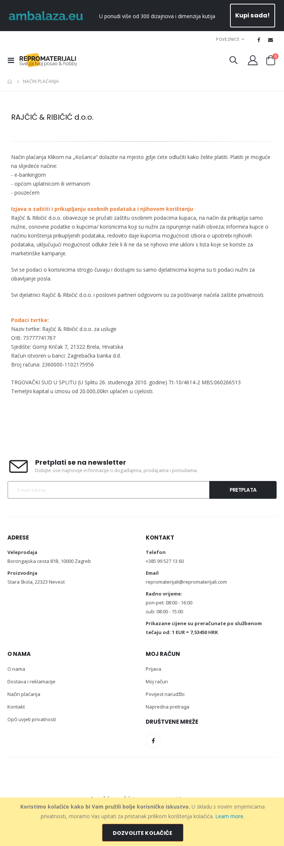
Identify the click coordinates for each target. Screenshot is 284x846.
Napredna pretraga (167, 706)
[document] (143, 822)
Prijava (153, 669)
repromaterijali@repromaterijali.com (186, 581)
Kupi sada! (252, 15)
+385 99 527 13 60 (165, 561)
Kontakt (16, 706)
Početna (10, 81)
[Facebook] (258, 39)
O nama (16, 669)
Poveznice (227, 39)
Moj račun (157, 681)
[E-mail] (270, 39)
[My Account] (253, 60)
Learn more (229, 816)
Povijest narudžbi (165, 694)
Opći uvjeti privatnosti (31, 719)
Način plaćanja (23, 694)
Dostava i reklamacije (31, 681)
